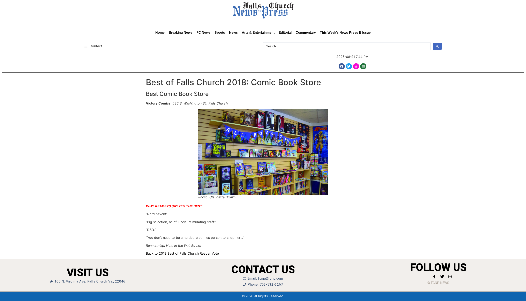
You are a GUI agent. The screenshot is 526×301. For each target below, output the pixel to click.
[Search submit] (437, 46)
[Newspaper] (363, 66)
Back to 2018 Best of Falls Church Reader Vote (182, 253)
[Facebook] (342, 66)
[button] (93, 45)
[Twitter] (349, 66)
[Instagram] (356, 66)
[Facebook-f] (434, 276)
